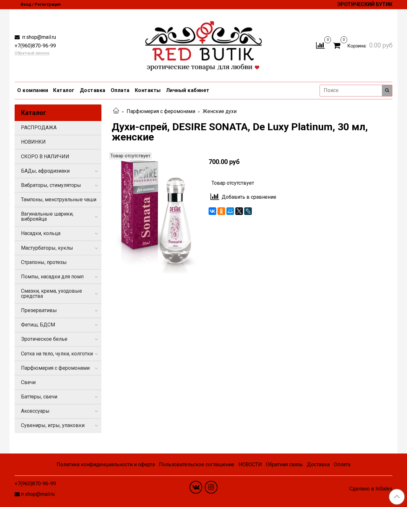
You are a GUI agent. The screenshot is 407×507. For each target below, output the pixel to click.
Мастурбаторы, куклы (47, 248)
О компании (32, 90)
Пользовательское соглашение (196, 464)
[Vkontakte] (196, 487)
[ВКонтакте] (212, 211)
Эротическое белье (44, 339)
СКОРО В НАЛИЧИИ (45, 157)
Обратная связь (284, 464)
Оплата (120, 90)
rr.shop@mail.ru (38, 37)
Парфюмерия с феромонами (161, 111)
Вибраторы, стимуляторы (51, 185)
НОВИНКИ (33, 142)
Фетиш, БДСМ (38, 325)
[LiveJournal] (248, 211)
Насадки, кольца (40, 233)
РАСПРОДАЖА (39, 128)
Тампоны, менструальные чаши (58, 199)
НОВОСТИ (250, 464)
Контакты (148, 90)
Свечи (28, 382)
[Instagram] (211, 487)
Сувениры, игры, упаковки (53, 425)
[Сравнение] (320, 45)
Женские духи (220, 111)
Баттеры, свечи (39, 397)
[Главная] (116, 111)
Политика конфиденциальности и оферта (106, 464)
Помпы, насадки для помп (52, 277)
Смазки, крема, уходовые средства (51, 293)
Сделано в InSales (370, 488)
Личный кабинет (188, 90)
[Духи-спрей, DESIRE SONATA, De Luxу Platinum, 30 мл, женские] (155, 217)
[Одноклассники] (221, 211)
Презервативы (39, 310)
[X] (239, 211)
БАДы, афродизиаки (45, 171)
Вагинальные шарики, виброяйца (47, 216)
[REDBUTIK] (203, 44)
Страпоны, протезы (44, 262)
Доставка (93, 90)
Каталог (64, 90)
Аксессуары (35, 411)
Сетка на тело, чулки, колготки (57, 354)
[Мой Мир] (230, 211)
